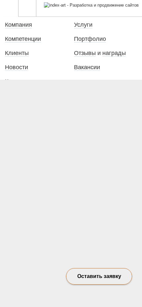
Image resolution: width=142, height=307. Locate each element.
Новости (16, 67)
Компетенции (23, 39)
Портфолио (90, 39)
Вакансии (87, 67)
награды (114, 53)
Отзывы (85, 53)
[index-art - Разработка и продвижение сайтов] (91, 5)
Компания (18, 24)
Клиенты (17, 53)
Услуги (83, 24)
